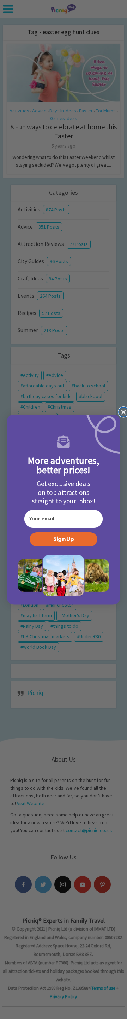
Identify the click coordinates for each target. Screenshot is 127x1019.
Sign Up (63, 539)
